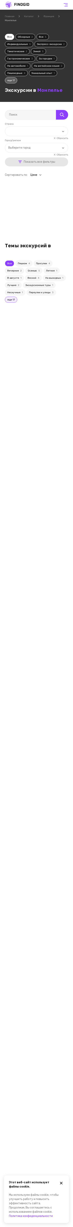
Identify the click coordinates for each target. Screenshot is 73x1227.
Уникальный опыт (43, 73)
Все (9, 36)
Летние (51, 270)
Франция (48, 16)
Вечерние (14, 270)
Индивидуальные (19, 44)
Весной (33, 277)
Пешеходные (16, 73)
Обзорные (25, 36)
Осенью (34, 270)
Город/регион (13, 140)
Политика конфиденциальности (31, 1216)
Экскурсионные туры (39, 285)
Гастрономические (20, 58)
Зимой (38, 51)
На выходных (54, 277)
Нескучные (15, 292)
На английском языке (48, 65)
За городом (47, 58)
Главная (9, 16)
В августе (14, 277)
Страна (9, 123)
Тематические (17, 51)
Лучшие (13, 285)
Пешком (24, 263)
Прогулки (43, 263)
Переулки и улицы (41, 292)
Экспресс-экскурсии (51, 44)
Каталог (29, 16)
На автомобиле (17, 65)
